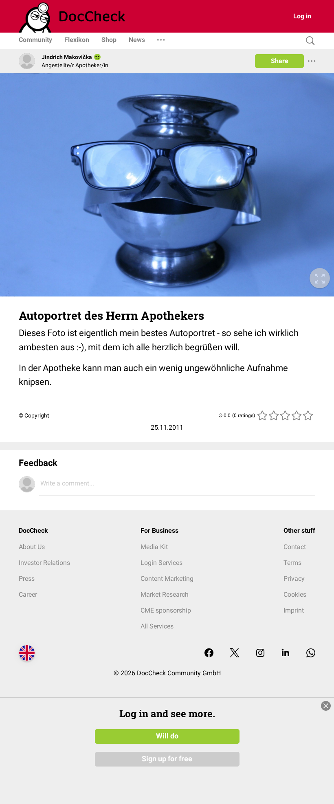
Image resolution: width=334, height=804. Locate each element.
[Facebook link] (208, 653)
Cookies (294, 594)
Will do (167, 736)
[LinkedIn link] (285, 653)
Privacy (294, 578)
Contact (294, 547)
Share (279, 61)
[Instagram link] (260, 653)
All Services (157, 626)
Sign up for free (167, 759)
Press (27, 578)
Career (28, 594)
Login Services (161, 563)
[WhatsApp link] (310, 653)
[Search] (308, 41)
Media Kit (154, 547)
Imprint (293, 610)
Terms (292, 563)
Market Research (165, 594)
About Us (32, 547)
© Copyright (34, 415)
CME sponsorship (166, 610)
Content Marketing (167, 578)
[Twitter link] (235, 653)
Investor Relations (44, 563)
